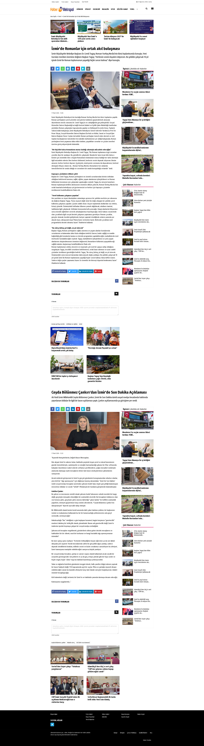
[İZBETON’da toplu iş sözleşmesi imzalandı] (66, 364)
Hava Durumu (125, 714)
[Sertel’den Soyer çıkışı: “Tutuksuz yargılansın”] (66, 655)
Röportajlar (53, 714)
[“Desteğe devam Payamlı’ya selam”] (103, 336)
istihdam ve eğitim (71, 324)
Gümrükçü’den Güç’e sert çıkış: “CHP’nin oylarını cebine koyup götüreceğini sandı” (101, 669)
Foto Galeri (89, 714)
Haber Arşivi (140, 714)
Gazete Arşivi (125, 717)
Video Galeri (105, 714)
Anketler (104, 717)
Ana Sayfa (53, 16)
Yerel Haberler (90, 719)
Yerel (59, 16)
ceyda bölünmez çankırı (58, 643)
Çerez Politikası (131, 733)
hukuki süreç (71, 643)
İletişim (122, 733)
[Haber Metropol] (62, 9)
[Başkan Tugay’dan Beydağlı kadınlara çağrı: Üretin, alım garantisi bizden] (103, 364)
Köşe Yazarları (90, 717)
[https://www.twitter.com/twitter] (52, 724)
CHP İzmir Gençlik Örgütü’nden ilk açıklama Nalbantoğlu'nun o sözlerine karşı (66, 699)
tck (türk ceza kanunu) (83, 643)
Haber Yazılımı (147, 740)
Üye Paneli (85, 2)
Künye (115, 733)
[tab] (116, 281)
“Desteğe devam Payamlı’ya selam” (102, 348)
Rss (151, 733)
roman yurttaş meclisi (58, 324)
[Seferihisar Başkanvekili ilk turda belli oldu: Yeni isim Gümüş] (103, 685)
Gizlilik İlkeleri (143, 733)
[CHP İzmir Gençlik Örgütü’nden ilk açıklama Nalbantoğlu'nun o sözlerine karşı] (66, 685)
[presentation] (116, 281)
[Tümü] (137, 9)
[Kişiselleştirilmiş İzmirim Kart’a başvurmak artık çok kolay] (66, 336)
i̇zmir (80, 324)
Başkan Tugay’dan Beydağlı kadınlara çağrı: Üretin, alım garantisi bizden (99, 378)
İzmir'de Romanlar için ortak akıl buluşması (76, 16)
